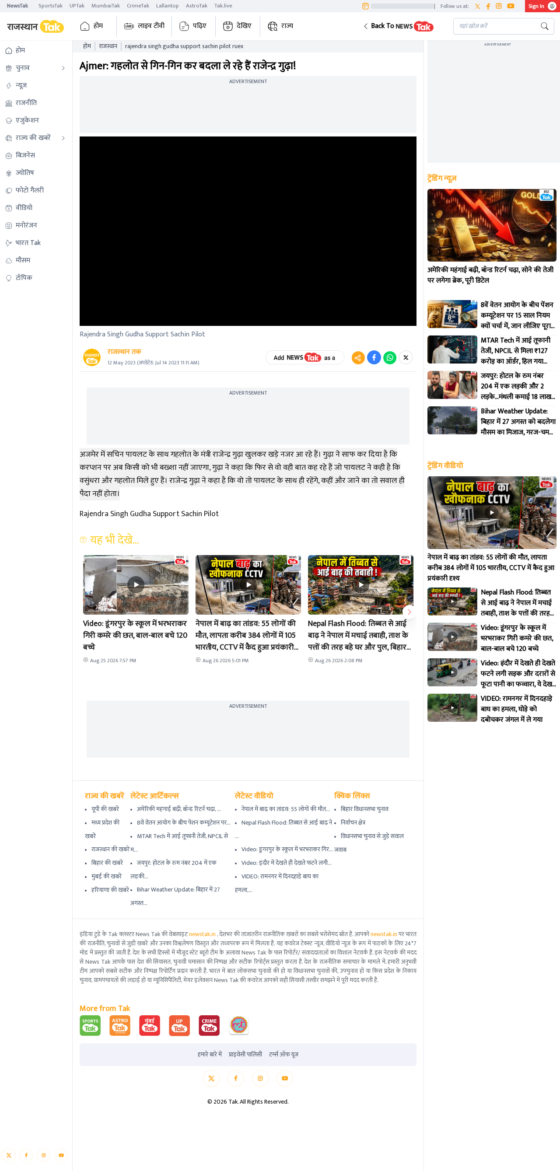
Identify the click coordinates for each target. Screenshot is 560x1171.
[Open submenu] (63, 68)
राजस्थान (108, 46)
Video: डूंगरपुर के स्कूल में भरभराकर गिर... (287, 849)
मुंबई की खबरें (106, 876)
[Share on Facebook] (374, 357)
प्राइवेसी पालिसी (245, 1054)
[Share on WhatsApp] (390, 357)
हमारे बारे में (210, 1054)
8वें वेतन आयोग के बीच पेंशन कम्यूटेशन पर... (184, 823)
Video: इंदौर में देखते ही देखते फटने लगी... (287, 863)
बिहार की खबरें (107, 863)
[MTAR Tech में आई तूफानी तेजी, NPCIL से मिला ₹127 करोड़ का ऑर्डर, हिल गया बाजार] (452, 350)
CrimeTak (138, 5)
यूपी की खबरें (105, 809)
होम (98, 26)
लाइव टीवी (151, 26)
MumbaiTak (105, 5)
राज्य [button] (287, 26)
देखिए (244, 26)
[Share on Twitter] (406, 357)
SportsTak (50, 5)
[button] (401, 26)
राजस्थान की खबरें (110, 849)
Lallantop (167, 5)
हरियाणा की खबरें (110, 890)
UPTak (77, 5)
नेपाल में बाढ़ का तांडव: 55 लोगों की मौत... (286, 809)
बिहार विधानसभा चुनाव (364, 809)
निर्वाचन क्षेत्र (353, 823)
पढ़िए (199, 26)
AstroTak (196, 5)
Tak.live (223, 5)
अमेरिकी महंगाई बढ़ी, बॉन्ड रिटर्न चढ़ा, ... (179, 809)
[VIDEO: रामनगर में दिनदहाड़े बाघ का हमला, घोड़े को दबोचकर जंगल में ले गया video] (452, 708)
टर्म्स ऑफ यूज (283, 1054)
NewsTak (17, 5)
